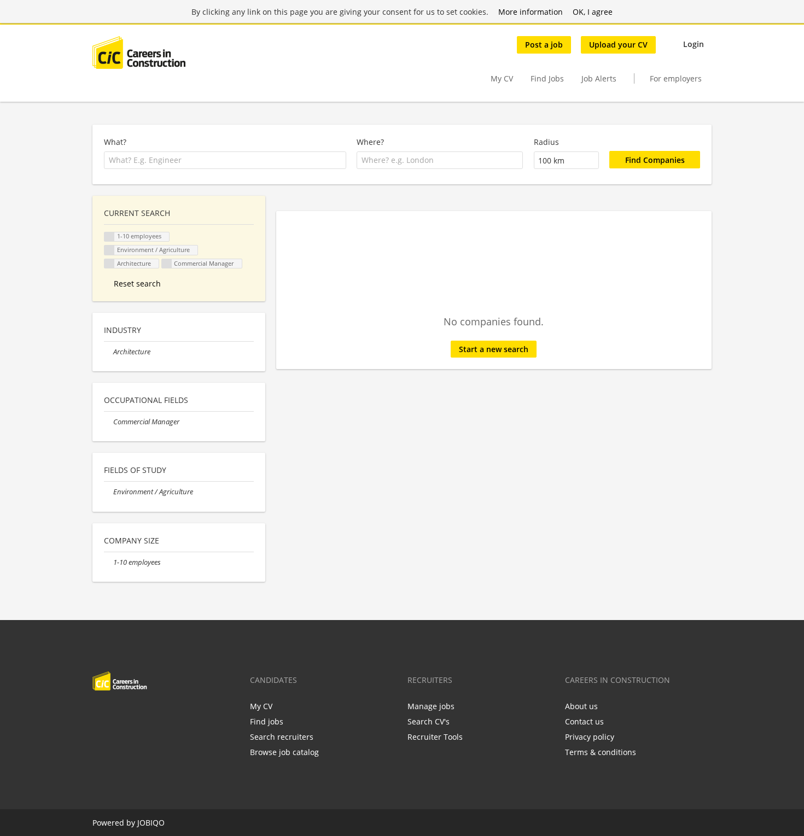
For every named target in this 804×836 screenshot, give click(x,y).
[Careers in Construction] (138, 52)
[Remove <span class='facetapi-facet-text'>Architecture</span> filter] (109, 263)
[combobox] (225, 160)
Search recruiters (281, 737)
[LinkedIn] (136, 713)
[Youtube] (171, 713)
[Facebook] (100, 713)
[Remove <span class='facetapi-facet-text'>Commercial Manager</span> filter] (167, 263)
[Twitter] (118, 713)
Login (693, 44)
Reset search (137, 283)
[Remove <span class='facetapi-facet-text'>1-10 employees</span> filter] (109, 237)
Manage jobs (431, 706)
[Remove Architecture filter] (108, 351)
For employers (676, 78)
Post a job (544, 44)
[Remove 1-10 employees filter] (108, 562)
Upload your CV (618, 44)
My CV (502, 78)
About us (581, 706)
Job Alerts (598, 78)
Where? (370, 142)
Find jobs (266, 721)
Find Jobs (547, 78)
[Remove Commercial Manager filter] (108, 421)
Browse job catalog (284, 752)
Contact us (584, 721)
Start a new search (493, 349)
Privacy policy (589, 737)
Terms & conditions (600, 752)
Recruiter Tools (435, 737)
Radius (546, 142)
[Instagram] (154, 713)
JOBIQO (151, 822)
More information (530, 12)
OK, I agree (593, 12)
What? (115, 142)
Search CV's (428, 721)
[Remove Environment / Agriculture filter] (108, 491)
